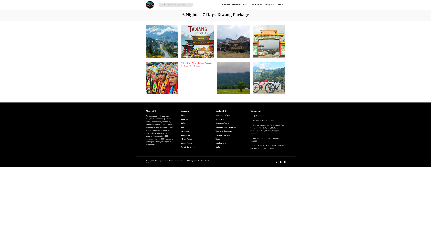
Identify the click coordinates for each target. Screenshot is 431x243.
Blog (182, 127)
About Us (184, 119)
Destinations (221, 143)
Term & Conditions (188, 147)
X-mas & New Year (223, 135)
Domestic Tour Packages (226, 127)
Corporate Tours (222, 123)
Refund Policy (186, 143)
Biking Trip (269, 5)
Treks (245, 5)
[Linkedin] (280, 162)
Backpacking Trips (223, 115)
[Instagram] (276, 162)
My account (185, 131)
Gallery (184, 123)
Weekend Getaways (231, 5)
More (279, 5)
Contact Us (185, 135)
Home (183, 115)
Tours (218, 139)
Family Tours (256, 5)
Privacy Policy (186, 139)
